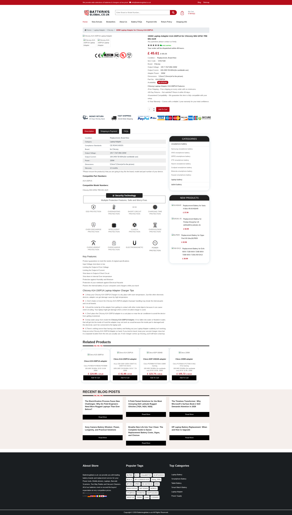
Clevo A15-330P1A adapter (95, 361)
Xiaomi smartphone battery (181, 164)
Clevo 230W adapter (184, 359)
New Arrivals (97, 22)
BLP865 (130, 475)
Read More (103, 417)
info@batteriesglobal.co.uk (141, 2)
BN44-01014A (132, 488)
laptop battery (176, 180)
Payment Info (151, 22)
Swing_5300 (156, 479)
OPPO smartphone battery (180, 156)
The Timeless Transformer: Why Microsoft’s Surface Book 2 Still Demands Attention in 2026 (186, 404)
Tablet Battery (176, 483)
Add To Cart (162, 109)
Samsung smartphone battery (182, 149)
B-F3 (137, 475)
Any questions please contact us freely (162, 42)
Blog (199, 2)
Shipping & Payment (108, 131)
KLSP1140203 (159, 475)
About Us (123, 22)
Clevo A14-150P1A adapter (125, 359)
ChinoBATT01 (146, 475)
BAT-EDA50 (143, 488)
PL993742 (141, 493)
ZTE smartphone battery (180, 160)
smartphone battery (179, 144)
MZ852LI (153, 488)
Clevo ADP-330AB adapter (154, 359)
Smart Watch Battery (179, 487)
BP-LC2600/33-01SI (142, 479)
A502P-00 (130, 497)
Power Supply (176, 496)
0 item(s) (191, 13)
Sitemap (206, 2)
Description (89, 131)
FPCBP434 (131, 493)
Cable (147, 497)
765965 (139, 497)
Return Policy (166, 22)
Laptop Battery (176, 475)
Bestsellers (110, 22)
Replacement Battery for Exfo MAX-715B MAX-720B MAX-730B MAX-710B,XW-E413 (193, 252)
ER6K (157, 484)
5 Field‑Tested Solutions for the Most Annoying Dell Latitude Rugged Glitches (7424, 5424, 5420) (145, 404)
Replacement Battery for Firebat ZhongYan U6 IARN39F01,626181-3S (192, 222)
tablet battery (176, 185)
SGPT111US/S (152, 493)
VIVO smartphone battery (180, 153)
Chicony (110, 30)
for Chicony (114, 149)
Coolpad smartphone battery (181, 167)
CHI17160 (162, 61)
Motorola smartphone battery (181, 171)
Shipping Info (181, 22)
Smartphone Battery (178, 479)
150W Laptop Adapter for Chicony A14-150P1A (134, 30)
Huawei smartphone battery (181, 175)
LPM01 (137, 484)
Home (85, 22)
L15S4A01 (155, 497)
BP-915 (129, 484)
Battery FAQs (136, 22)
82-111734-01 (147, 484)
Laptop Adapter (99, 30)
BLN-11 (129, 479)
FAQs (126, 131)
